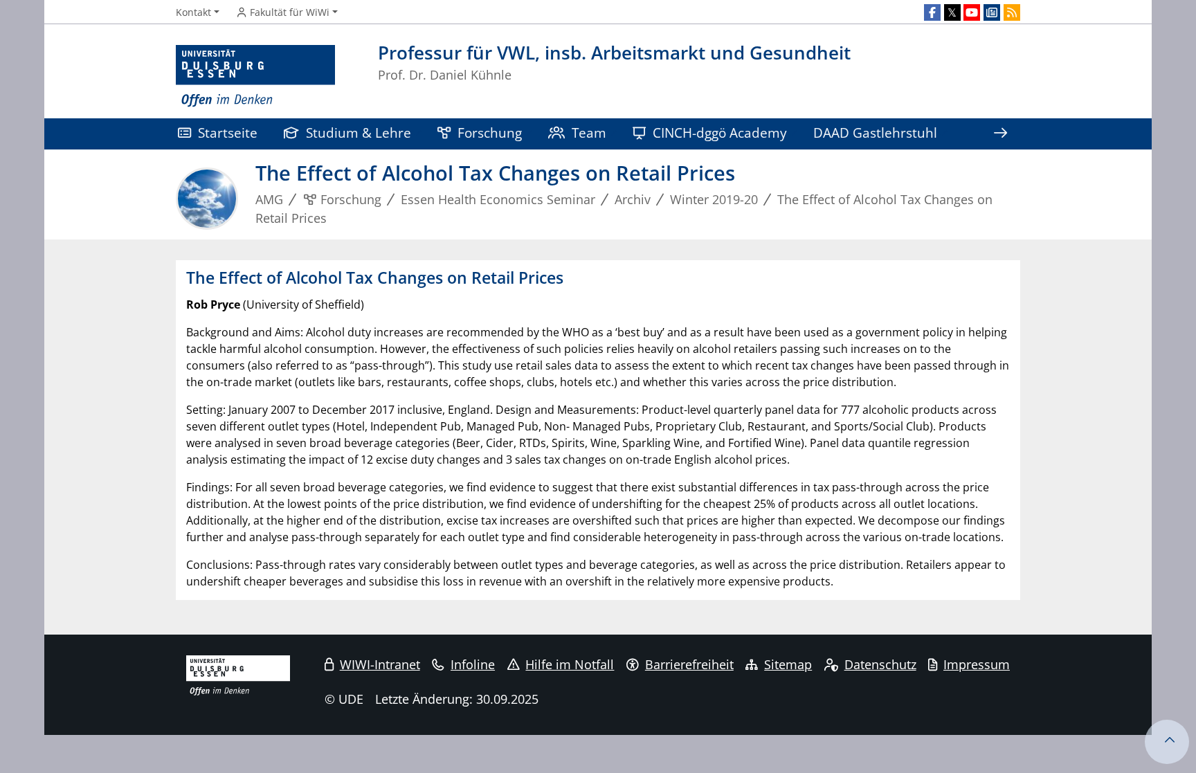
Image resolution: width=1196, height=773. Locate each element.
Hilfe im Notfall (569, 664)
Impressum (976, 664)
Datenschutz (880, 664)
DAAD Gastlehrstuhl (875, 132)
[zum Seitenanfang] (1167, 742)
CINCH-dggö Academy (720, 132)
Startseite (227, 132)
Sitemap (788, 664)
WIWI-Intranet (380, 664)
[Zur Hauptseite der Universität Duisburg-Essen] (255, 76)
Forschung (489, 132)
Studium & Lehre (358, 132)
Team (589, 132)
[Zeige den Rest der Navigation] (1000, 133)
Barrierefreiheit (689, 664)
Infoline (473, 664)
